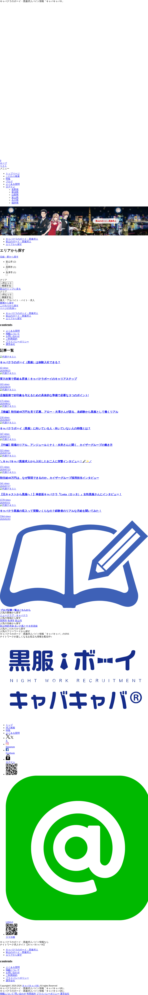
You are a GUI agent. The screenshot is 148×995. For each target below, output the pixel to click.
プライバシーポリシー (17, 341)
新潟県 (15, 192)
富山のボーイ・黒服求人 (106, 221)
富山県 (15, 197)
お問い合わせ (13, 336)
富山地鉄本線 (7, 626)
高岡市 (3, 620)
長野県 (15, 189)
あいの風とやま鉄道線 (26, 626)
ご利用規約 (11, 339)
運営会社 (10, 344)
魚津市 (11, 620)
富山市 (18, 620)
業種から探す (7, 303)
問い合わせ (20, 993)
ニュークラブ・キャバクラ (14, 615)
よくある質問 (13, 331)
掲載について (13, 333)
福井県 (15, 203)
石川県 (15, 200)
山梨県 (15, 194)
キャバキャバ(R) (31, 985)
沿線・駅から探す (9, 257)
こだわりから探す (9, 305)
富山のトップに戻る (10, 289)
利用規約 (31, 993)
